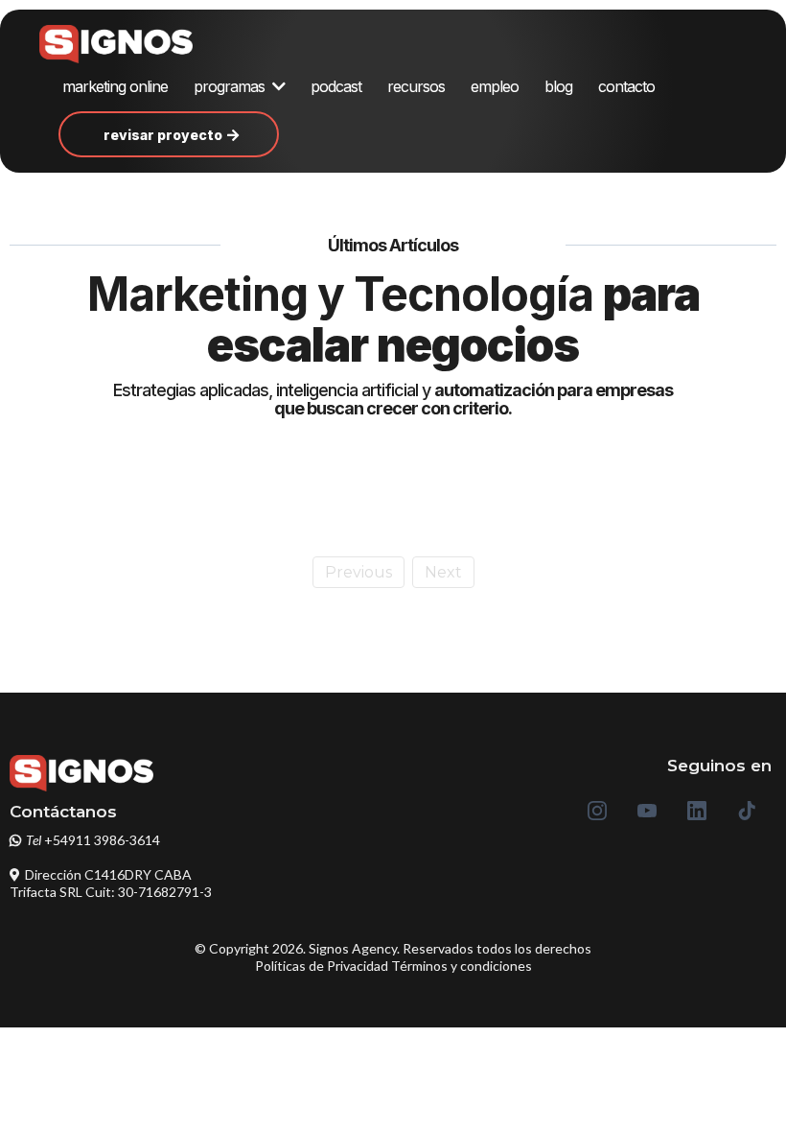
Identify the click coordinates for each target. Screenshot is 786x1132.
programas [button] (231, 86)
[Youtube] (647, 811)
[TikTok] (747, 811)
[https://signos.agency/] (135, 44)
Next (443, 572)
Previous (358, 572)
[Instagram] (597, 811)
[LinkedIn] (697, 811)
